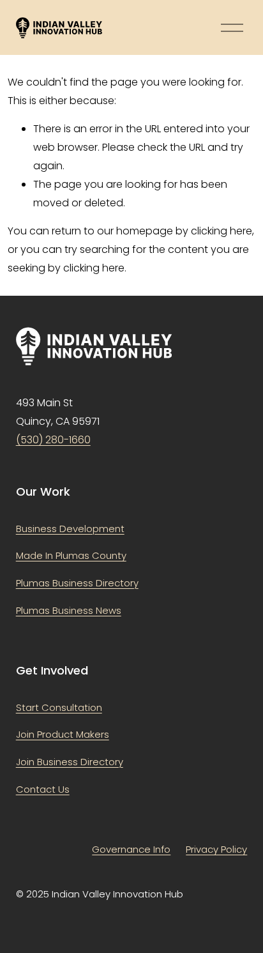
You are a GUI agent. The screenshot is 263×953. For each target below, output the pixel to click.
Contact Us (43, 789)
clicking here (221, 231)
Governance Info (131, 849)
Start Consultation (59, 707)
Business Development (70, 528)
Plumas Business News (68, 610)
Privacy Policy (216, 849)
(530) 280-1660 (53, 439)
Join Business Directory (69, 761)
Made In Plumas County (71, 555)
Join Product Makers (62, 734)
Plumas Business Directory (77, 583)
